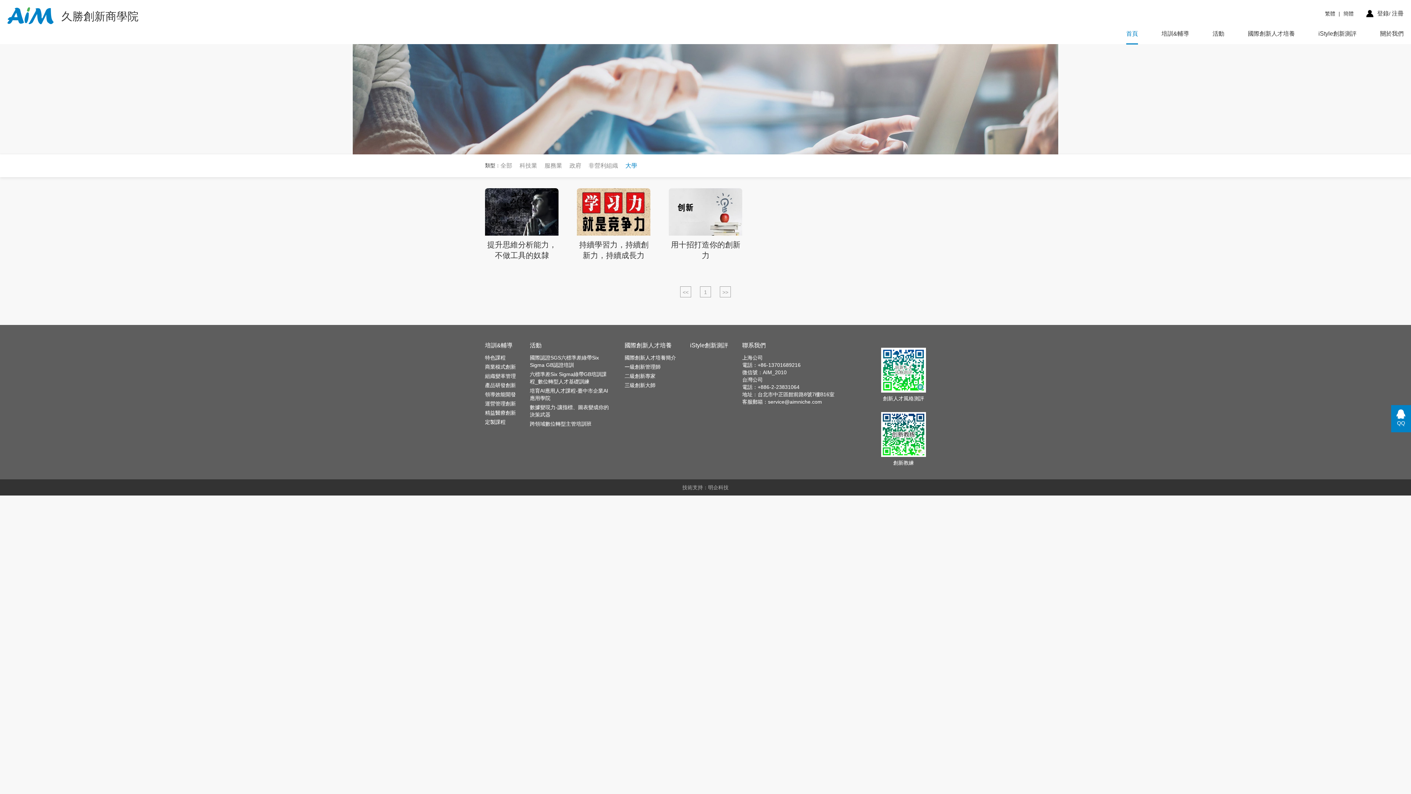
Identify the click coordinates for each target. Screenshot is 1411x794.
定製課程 (495, 422)
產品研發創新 (500, 385)
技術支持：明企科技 (705, 487)
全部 (506, 165)
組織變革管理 (500, 376)
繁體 (1330, 14)
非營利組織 (603, 165)
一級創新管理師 (643, 367)
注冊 (1398, 13)
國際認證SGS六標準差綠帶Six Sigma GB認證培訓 (564, 361)
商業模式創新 (500, 367)
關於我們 (1392, 34)
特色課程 (495, 358)
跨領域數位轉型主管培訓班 (561, 424)
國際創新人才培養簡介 (650, 358)
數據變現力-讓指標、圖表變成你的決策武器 (569, 411)
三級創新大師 (640, 385)
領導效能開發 (500, 394)
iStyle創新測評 (1337, 34)
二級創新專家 (640, 376)
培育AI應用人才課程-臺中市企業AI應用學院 (569, 394)
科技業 (528, 165)
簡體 (1348, 14)
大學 (631, 165)
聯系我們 (754, 345)
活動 (1218, 34)
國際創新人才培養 (1271, 34)
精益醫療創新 (500, 413)
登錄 (1383, 13)
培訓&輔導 (1175, 34)
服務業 (553, 165)
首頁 (1132, 34)
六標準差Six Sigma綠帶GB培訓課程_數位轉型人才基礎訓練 (568, 378)
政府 (575, 165)
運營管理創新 (500, 404)
